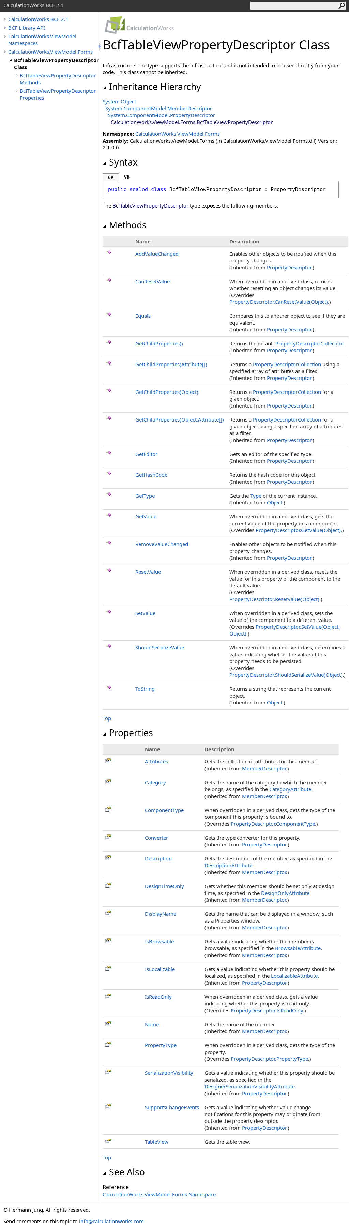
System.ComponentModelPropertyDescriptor (161, 115)
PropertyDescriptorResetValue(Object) (274, 599)
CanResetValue (152, 281)
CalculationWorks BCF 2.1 (38, 19)
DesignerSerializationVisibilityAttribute (249, 1086)
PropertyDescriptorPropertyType (269, 1058)
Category (155, 782)
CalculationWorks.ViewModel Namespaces (42, 39)
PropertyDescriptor (289, 267)
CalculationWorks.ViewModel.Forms (50, 51)
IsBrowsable (159, 941)
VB (127, 177)
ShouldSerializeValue (159, 647)
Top (107, 718)
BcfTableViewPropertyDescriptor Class (56, 63)
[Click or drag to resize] (100, 47)
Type (255, 495)
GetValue (145, 516)
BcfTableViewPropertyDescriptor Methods (58, 79)
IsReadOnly (158, 996)
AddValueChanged (157, 253)
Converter (156, 837)
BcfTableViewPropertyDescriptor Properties (58, 94)
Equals (143, 315)
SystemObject (119, 101)
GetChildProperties (159, 343)
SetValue (145, 613)
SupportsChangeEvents (172, 1107)
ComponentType (164, 809)
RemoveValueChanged (161, 544)
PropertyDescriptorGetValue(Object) (298, 530)
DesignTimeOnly (164, 886)
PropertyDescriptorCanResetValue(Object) (278, 301)
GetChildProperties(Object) (166, 391)
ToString (145, 688)
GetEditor (146, 454)
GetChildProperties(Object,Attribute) (179, 419)
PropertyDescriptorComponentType (273, 823)
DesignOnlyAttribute (285, 892)
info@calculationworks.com (111, 1221)
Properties (131, 733)
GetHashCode (151, 474)
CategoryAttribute (290, 789)
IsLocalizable (160, 969)
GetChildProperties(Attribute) (171, 364)
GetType (145, 495)
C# (110, 177)
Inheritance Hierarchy (155, 87)
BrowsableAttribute (298, 948)
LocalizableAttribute (294, 975)
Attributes (156, 761)
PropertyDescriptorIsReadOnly (267, 1010)
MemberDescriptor (264, 768)
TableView (156, 1141)
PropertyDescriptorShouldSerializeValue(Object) (286, 674)
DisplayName (160, 913)
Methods (128, 225)
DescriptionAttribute (228, 865)
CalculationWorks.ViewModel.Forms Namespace (159, 1194)
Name (152, 1024)
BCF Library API (26, 27)
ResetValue (148, 571)
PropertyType (161, 1045)
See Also (127, 1172)
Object (274, 502)
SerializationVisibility (169, 1072)
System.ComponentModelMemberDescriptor (158, 108)
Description (158, 858)
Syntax (123, 162)
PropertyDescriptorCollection (309, 343)
